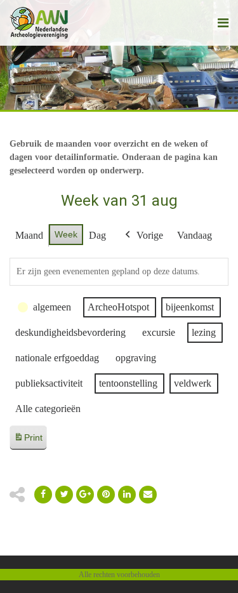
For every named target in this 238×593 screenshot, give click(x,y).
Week (66, 234)
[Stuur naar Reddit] (106, 494)
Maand (29, 235)
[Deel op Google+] (85, 494)
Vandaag (194, 235)
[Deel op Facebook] (43, 494)
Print (28, 441)
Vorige (149, 235)
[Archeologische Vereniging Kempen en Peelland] (39, 23)
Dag (97, 235)
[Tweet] (64, 494)
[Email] (127, 494)
